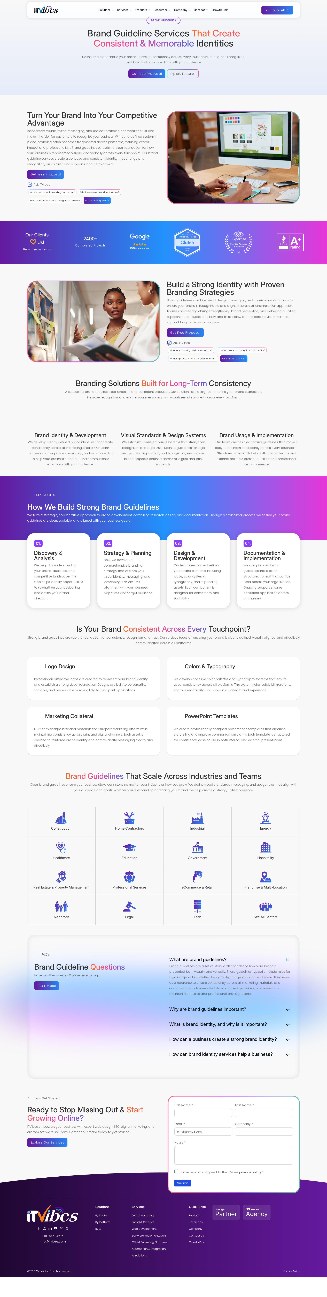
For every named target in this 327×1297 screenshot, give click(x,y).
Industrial (197, 828)
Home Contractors (129, 828)
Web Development (144, 1228)
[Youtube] (55, 1228)
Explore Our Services (47, 1142)
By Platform (102, 1222)
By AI (98, 1228)
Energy (265, 828)
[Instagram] (44, 1228)
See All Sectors (265, 917)
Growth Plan (220, 10)
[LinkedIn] (50, 1228)
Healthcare (61, 858)
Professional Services (129, 887)
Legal (129, 917)
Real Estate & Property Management (61, 887)
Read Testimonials (37, 249)
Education (129, 858)
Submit (182, 1183)
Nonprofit (61, 917)
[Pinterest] (61, 1228)
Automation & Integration (149, 1248)
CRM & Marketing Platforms (149, 1242)
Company (180, 10)
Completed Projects (90, 245)
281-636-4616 (277, 10)
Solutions (105, 10)
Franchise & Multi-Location (265, 887)
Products (141, 10)
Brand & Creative (143, 1222)
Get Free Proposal (147, 74)
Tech (197, 917)
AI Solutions (139, 1255)
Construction (61, 828)
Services (122, 10)
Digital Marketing (143, 1215)
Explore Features (182, 74)
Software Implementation (149, 1235)
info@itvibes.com (53, 1241)
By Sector (101, 1215)
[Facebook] (38, 1228)
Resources (161, 10)
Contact (199, 10)
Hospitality (265, 858)
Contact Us (196, 1235)
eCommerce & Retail (197, 887)
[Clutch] (66, 1228)
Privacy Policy (291, 1271)
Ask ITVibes (46, 986)
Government (197, 858)
